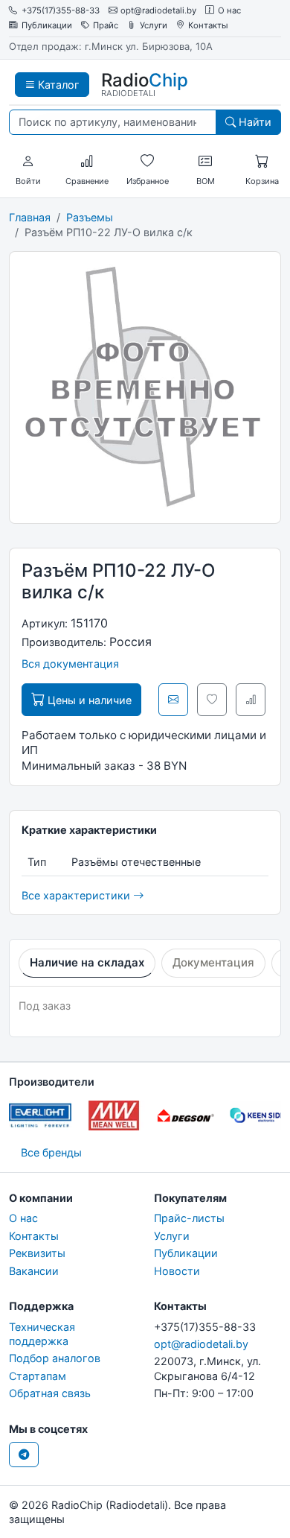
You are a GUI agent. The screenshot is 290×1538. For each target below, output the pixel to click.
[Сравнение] (87, 162)
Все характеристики (77, 895)
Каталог (57, 84)
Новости (177, 1271)
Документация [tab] (213, 962)
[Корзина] (261, 162)
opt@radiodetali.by (158, 11)
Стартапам (37, 1376)
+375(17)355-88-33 (61, 11)
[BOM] (205, 162)
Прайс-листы (189, 1218)
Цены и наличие (88, 700)
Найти (253, 121)
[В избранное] (212, 699)
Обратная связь (50, 1393)
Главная (30, 217)
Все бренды (51, 1152)
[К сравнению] (250, 699)
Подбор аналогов (54, 1358)
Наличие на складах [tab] (87, 962)
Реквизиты (37, 1253)
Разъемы (89, 217)
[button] (28, 162)
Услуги (153, 26)
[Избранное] (147, 162)
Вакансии (34, 1271)
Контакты (208, 26)
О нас (229, 11)
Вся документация (70, 663)
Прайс (105, 26)
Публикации (47, 26)
